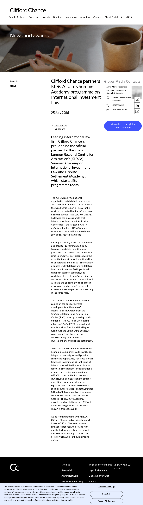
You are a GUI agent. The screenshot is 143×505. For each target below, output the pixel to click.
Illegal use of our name (100, 465)
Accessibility (68, 470)
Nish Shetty (60, 125)
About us (85, 17)
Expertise (34, 17)
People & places (17, 17)
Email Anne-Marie (119, 110)
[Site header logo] (66, 10)
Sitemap (65, 465)
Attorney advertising (72, 481)
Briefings (57, 17)
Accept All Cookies (106, 501)
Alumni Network (69, 476)
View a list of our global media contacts (123, 126)
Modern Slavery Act (99, 476)
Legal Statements (98, 470)
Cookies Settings (106, 487)
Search (122, 16)
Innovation (71, 17)
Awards (14, 81)
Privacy (92, 481)
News (13, 86)
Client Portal (111, 17)
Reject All (106, 494)
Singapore (59, 129)
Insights (46, 17)
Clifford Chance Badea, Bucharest (121, 99)
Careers (97, 17)
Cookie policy (67, 500)
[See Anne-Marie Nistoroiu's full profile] (110, 114)
